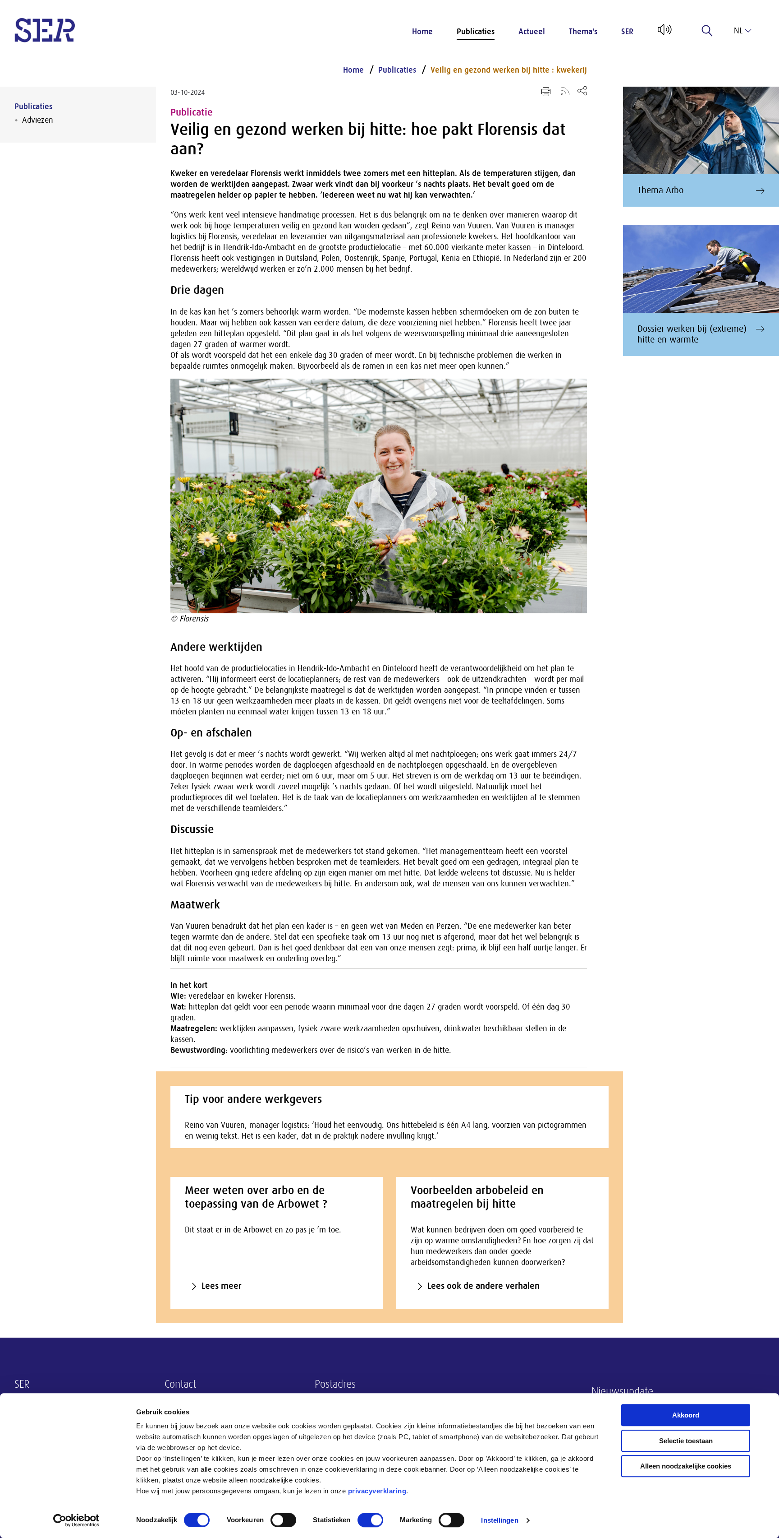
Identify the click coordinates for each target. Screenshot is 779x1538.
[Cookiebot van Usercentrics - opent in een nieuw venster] (76, 1520)
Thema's (583, 31)
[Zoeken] (707, 30)
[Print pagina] (545, 91)
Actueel (531, 31)
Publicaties (476, 31)
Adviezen (37, 120)
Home (422, 31)
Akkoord (685, 1415)
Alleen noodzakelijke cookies (685, 1466)
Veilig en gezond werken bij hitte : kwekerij (509, 69)
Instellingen (499, 1520)
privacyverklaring (377, 1491)
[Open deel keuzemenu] (582, 90)
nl (738, 30)
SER (627, 31)
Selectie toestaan (686, 1441)
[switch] (283, 1520)
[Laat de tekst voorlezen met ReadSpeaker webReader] (663, 32)
